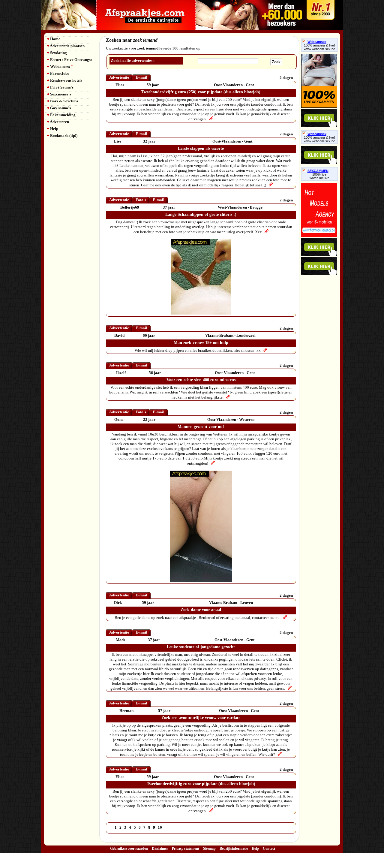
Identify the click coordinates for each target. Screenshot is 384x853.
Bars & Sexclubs (63, 101)
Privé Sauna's (61, 87)
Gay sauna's (60, 108)
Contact (269, 848)
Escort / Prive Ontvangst (70, 59)
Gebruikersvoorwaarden (129, 848)
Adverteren (59, 121)
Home (54, 39)
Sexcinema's (60, 94)
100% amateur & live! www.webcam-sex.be (319, 47)
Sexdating (58, 52)
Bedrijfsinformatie (234, 848)
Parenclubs (59, 73)
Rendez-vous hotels (65, 80)
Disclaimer (160, 848)
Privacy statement (185, 848)
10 (160, 827)
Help (53, 128)
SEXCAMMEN (318, 171)
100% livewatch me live (319, 176)
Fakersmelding (62, 115)
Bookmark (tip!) (63, 135)
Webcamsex (61, 66)
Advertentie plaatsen (67, 46)
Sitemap (209, 848)
